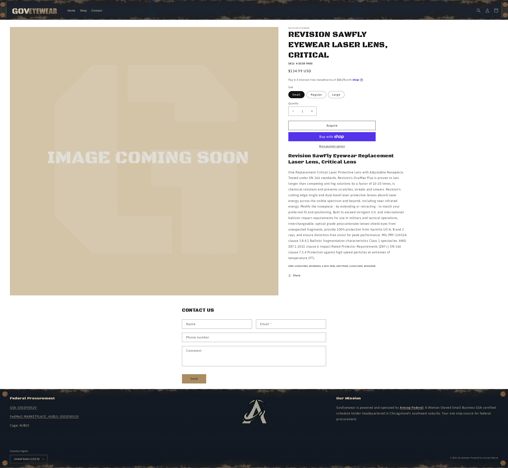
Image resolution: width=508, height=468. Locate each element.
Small (296, 94)
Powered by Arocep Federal (484, 458)
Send (194, 378)
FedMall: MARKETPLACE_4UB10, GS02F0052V (44, 416)
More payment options (332, 146)
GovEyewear (464, 458)
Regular (316, 94)
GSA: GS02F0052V (23, 407)
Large (336, 94)
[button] (478, 10)
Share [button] (297, 275)
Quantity (293, 103)
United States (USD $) (26, 458)
